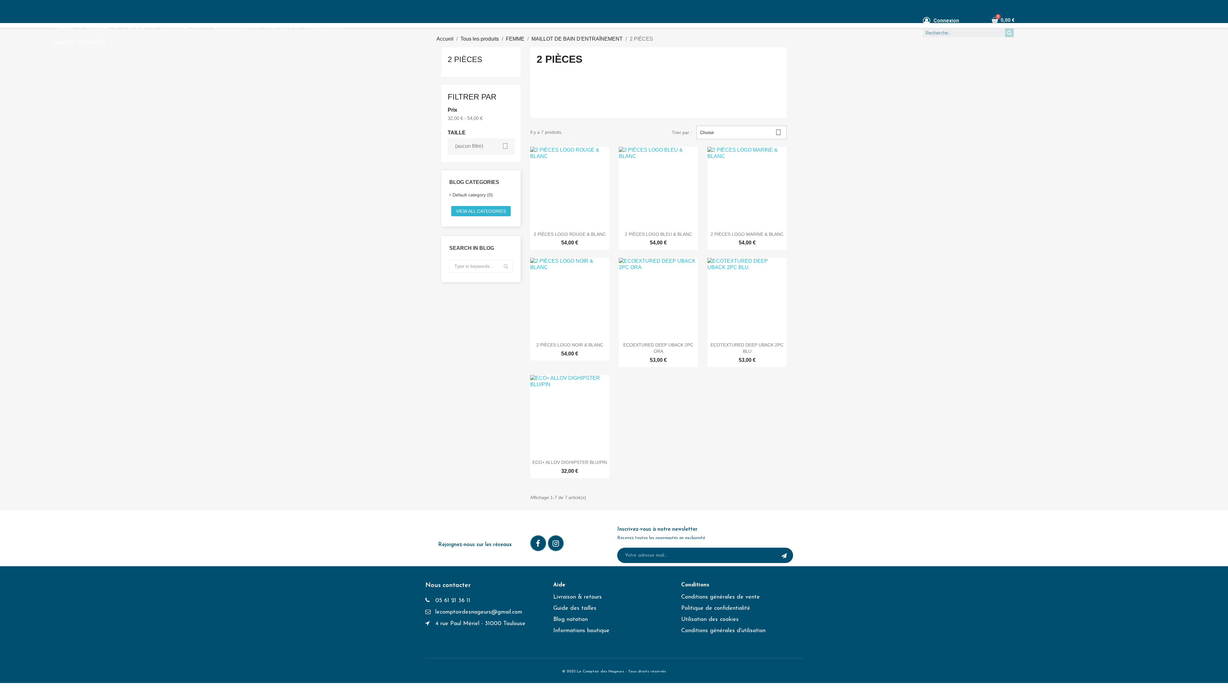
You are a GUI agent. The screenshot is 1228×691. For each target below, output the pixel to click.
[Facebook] (538, 543)
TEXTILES (278, 28)
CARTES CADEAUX (79, 43)
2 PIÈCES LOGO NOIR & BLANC (569, 344)
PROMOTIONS (324, 28)
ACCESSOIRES (232, 28)
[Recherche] (1009, 32)
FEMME (63, 28)
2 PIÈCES (465, 59)
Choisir (740, 132)
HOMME (99, 28)
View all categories (481, 211)
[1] (784, 555)
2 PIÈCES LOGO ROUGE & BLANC (570, 234)
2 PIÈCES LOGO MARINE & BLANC (747, 234)
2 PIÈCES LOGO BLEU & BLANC (658, 234)
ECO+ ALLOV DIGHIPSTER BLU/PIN (569, 462)
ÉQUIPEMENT (180, 28)
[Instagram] (556, 543)
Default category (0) (473, 194)
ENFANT (135, 28)
